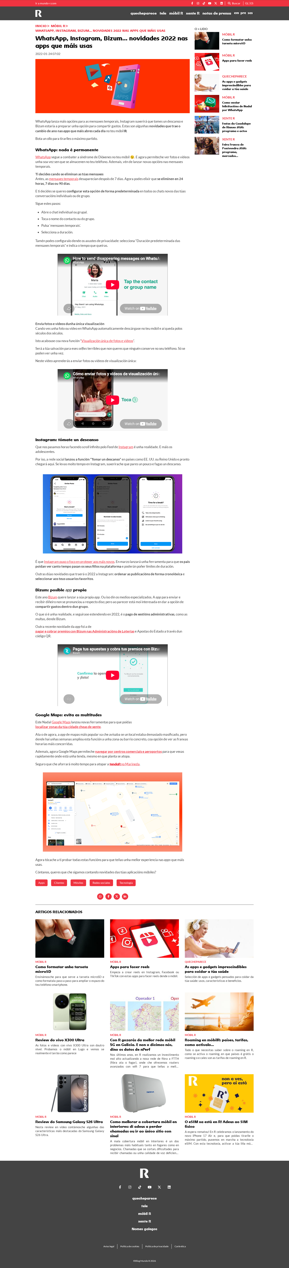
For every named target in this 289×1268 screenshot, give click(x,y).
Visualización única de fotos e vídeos (107, 341)
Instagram (126, 447)
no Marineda (125, 764)
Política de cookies (129, 1246)
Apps (41, 882)
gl (247, 3)
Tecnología (126, 882)
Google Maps (61, 722)
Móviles (78, 882)
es (251, 3)
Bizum (52, 597)
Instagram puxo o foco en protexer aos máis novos (79, 562)
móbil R (176, 13)
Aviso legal (108, 1246)
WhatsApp (43, 157)
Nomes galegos (144, 1229)
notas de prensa (216, 13)
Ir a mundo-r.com (45, 3)
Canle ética (180, 1246)
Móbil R (58, 26)
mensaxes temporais (63, 179)
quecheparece (144, 13)
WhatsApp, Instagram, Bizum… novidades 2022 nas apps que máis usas (100, 31)
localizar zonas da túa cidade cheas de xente (68, 727)
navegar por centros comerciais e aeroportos (128, 751)
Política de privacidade (156, 1246)
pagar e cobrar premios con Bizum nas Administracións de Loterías (84, 631)
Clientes (59, 882)
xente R (193, 13)
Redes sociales (101, 882)
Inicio (41, 26)
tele (163, 13)
